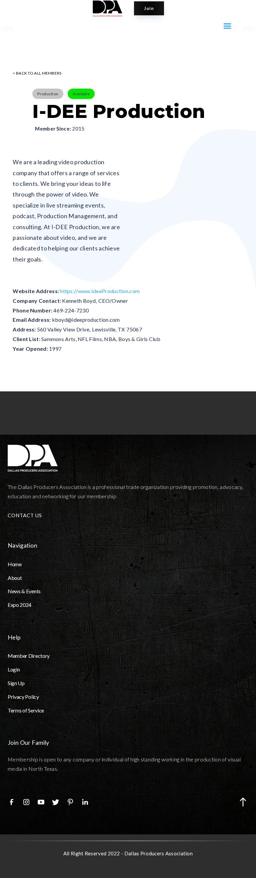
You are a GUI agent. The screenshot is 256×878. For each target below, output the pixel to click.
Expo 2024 (19, 605)
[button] (227, 26)
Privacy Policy (23, 696)
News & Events (24, 591)
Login (14, 669)
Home (15, 564)
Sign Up (16, 683)
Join (149, 8)
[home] (110, 8)
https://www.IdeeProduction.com (100, 291)
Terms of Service (26, 710)
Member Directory (29, 656)
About (15, 578)
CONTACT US (25, 515)
